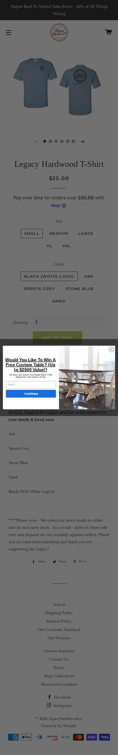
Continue (31, 394)
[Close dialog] (111, 349)
